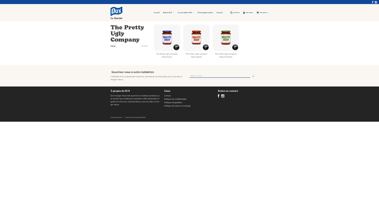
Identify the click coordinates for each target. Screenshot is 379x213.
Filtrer (113, 46)
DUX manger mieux (205, 12)
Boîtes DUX (168, 12)
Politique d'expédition (173, 102)
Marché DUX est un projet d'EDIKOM (136, 117)
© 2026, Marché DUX (116, 117)
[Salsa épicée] (196, 38)
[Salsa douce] (167, 38)
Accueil (157, 12)
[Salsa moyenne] (226, 38)
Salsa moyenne (225, 57)
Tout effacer (144, 46)
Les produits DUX (185, 12)
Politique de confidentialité (175, 99)
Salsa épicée (196, 57)
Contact (219, 12)
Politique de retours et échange (177, 106)
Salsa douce (167, 57)
